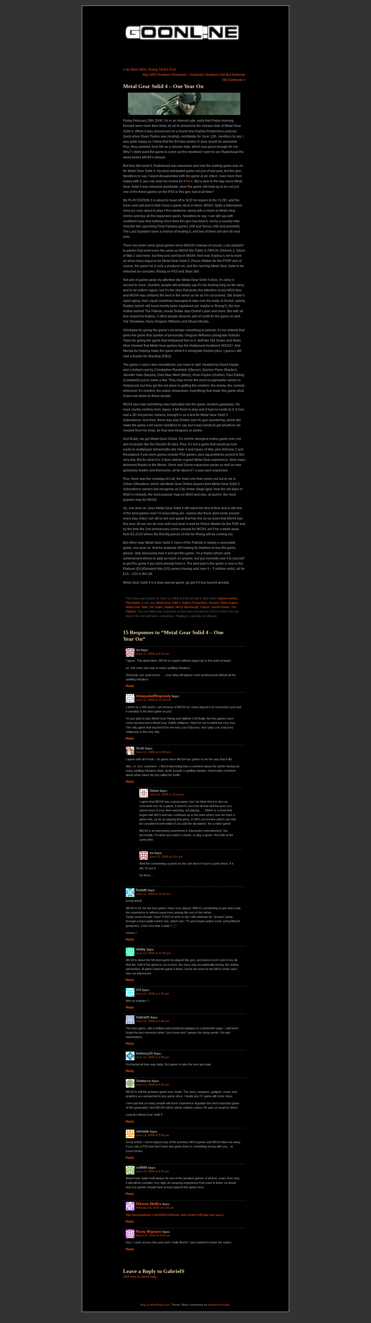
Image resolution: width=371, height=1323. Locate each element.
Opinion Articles (227, 598)
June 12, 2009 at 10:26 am (153, 699)
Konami (214, 602)
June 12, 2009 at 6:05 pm (152, 1171)
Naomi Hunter (220, 607)
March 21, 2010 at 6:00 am (153, 1235)
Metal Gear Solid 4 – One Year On (163, 86)
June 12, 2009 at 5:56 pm (152, 1135)
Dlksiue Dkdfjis (148, 1204)
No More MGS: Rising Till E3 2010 (151, 69)
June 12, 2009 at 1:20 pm (152, 993)
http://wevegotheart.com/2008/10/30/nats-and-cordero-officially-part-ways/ (175, 1214)
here (189, 181)
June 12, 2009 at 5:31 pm (166, 856)
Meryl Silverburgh (187, 607)
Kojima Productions (194, 602)
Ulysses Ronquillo (219, 1304)
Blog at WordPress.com (155, 1304)
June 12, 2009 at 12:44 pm (153, 893)
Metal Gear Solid (136, 607)
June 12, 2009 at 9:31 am (152, 653)
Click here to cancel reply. (140, 1276)
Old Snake (156, 607)
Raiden (169, 607)
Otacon (205, 607)
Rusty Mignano (148, 1232)
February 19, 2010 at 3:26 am (155, 1207)
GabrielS (173, 1271)
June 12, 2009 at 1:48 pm (152, 1020)
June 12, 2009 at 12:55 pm (153, 953)
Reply (130, 685)
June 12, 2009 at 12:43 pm (167, 794)
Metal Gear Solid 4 (168, 602)
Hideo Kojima (228, 602)
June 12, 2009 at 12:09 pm (153, 751)
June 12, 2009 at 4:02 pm (152, 1084)
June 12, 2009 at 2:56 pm (152, 1057)
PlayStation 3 (134, 602)
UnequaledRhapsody (153, 696)
